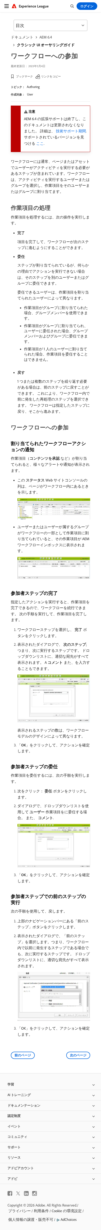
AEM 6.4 (45, 37)
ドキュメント (22, 37)
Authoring (33, 87)
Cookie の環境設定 (67, 1210)
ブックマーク (24, 76)
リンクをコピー (51, 76)
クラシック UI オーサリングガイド (46, 44)
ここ (40, 143)
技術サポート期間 (71, 131)
